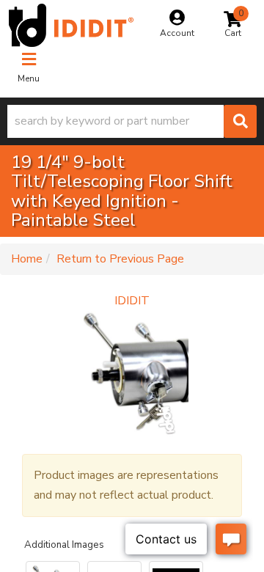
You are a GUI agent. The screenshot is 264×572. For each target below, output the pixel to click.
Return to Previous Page (120, 259)
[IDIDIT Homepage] (71, 25)
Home (27, 259)
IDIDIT (132, 301)
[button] (132, 121)
